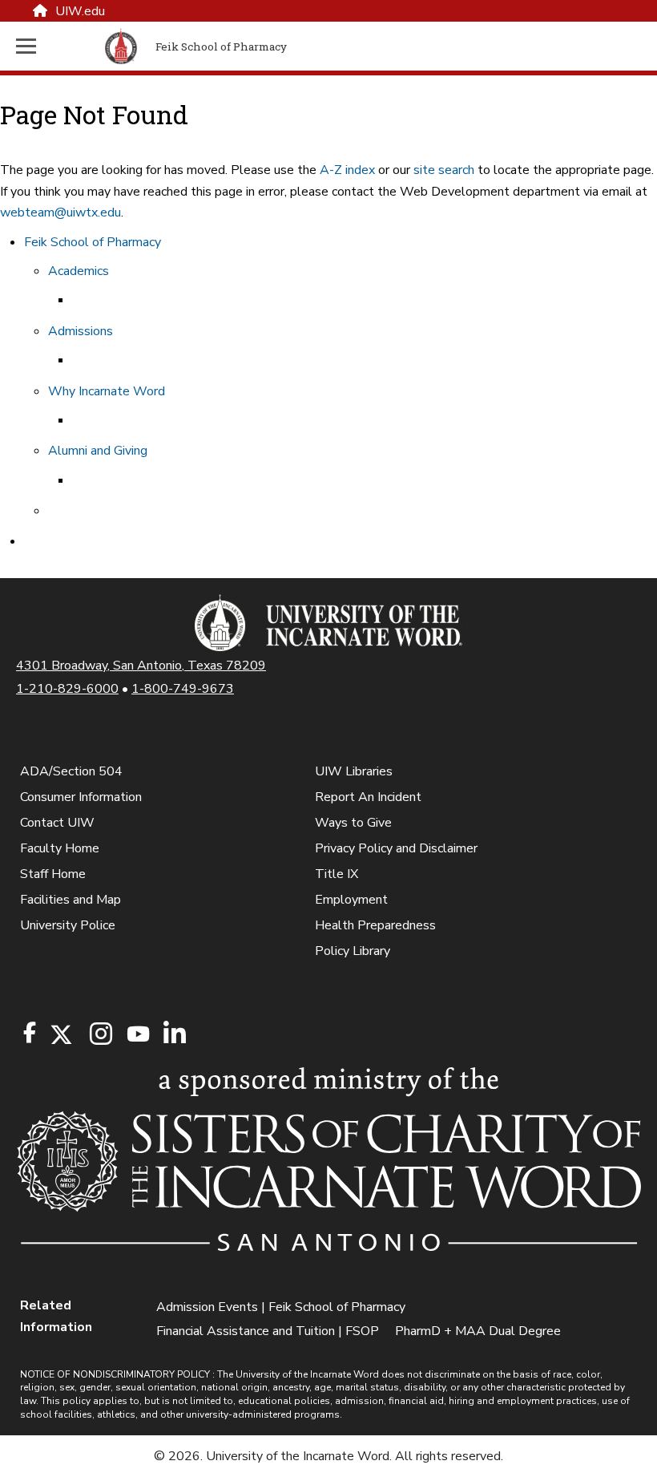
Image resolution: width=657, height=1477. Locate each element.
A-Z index (347, 170)
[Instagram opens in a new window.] (99, 1035)
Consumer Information (81, 797)
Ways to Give (353, 823)
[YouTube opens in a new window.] (137, 1034)
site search (443, 170)
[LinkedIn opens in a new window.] (173, 1035)
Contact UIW (57, 823)
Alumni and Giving (97, 450)
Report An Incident (368, 797)
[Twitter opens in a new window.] (60, 1035)
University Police (67, 925)
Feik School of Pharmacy (92, 242)
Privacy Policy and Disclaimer (396, 848)
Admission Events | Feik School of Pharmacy (280, 1307)
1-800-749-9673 (182, 689)
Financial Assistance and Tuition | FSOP (267, 1331)
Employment (351, 899)
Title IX (336, 874)
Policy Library (352, 951)
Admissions (80, 331)
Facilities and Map (70, 899)
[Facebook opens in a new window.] (30, 1033)
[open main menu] (57, 46)
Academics (78, 271)
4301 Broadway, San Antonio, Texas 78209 (141, 665)
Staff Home (53, 874)
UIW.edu (80, 11)
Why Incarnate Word (106, 391)
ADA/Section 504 (71, 771)
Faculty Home (59, 848)
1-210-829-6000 (67, 689)
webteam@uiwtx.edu (60, 212)
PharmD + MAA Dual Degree (478, 1331)
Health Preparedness (375, 925)
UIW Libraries (354, 771)
